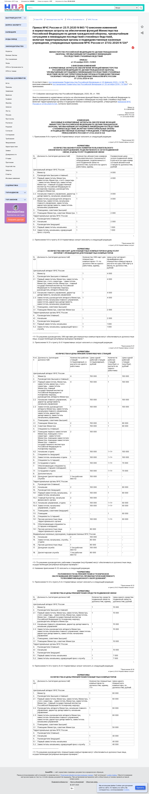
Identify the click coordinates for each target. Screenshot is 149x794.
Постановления (11, 59)
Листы (8, 111)
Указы (8, 63)
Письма (8, 115)
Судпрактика (12, 185)
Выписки (9, 95)
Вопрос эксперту (13, 25)
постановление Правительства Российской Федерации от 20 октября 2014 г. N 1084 (90, 84)
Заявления (9, 91)
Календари (11, 32)
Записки (8, 107)
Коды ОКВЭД (11, 39)
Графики (9, 99)
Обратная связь (92, 782)
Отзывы (8, 158)
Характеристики (12, 147)
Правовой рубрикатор (59, 782)
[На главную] (14, 7)
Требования (10, 139)
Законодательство (15, 46)
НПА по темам (11, 71)
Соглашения (10, 135)
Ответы (8, 174)
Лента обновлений (77, 782)
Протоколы (10, 119)
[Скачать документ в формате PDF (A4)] (133, 47)
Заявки (8, 150)
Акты (7, 83)
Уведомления (10, 143)
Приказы (9, 87)
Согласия (9, 131)
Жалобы (8, 103)
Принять (140, 788)
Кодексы (9, 51)
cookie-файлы (112, 775)
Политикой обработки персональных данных (77, 775)
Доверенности (11, 154)
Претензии (9, 162)
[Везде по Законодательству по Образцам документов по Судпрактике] (127, 8)
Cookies (126, 790)
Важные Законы (11, 55)
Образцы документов (16, 78)
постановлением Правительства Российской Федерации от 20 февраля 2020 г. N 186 (86, 82)
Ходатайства (10, 166)
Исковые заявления (13, 178)
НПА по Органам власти (14, 67)
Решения (9, 127)
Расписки (9, 123)
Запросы (9, 170)
